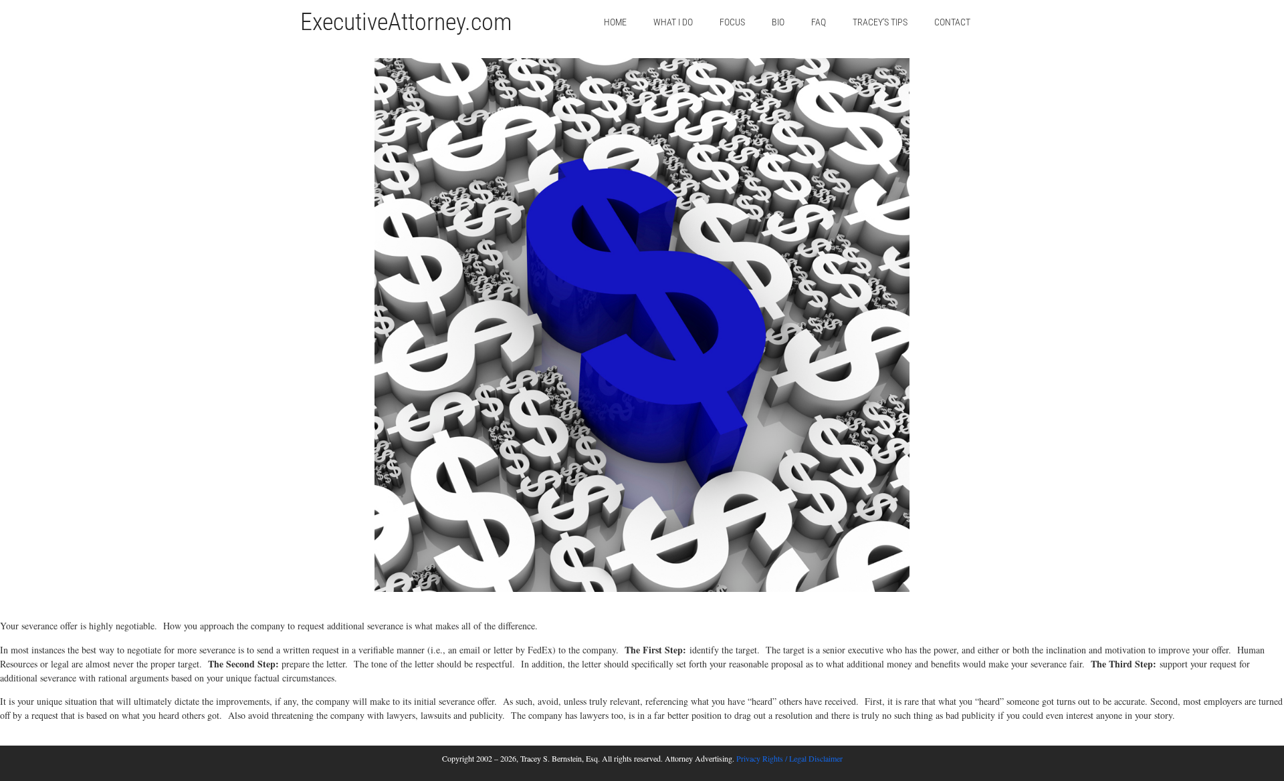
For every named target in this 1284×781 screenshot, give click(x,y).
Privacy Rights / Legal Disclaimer (789, 758)
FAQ (818, 22)
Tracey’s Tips (880, 22)
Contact (952, 22)
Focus (732, 22)
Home (615, 22)
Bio (778, 22)
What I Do (673, 22)
